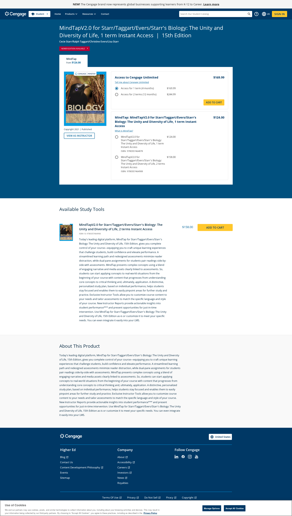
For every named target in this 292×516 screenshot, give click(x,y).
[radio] (116, 88)
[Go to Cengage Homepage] (15, 13)
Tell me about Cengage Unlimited (132, 82)
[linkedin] (176, 457)
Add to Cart (214, 102)
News (121, 477)
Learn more (211, 4)
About (121, 457)
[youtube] (196, 457)
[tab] (73, 61)
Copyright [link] (188, 497)
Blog (63, 457)
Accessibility (124, 462)
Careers (122, 467)
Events (64, 472)
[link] (58, 14)
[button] (71, 14)
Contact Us (66, 462)
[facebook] (183, 457)
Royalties (122, 483)
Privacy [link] (131, 497)
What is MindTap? (124, 131)
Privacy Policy (150, 512)
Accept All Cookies (235, 508)
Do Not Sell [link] (151, 497)
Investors (123, 472)
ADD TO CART (215, 227)
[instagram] (190, 457)
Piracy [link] (170, 497)
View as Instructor (79, 135)
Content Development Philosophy (80, 467)
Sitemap (65, 477)
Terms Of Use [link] (110, 497)
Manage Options (212, 508)
